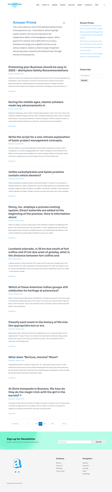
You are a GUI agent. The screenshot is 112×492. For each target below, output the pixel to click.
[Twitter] (18, 472)
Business (63, 5)
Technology (88, 5)
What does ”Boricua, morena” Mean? (33, 357)
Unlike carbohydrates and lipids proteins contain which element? (36, 173)
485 (52, 424)
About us (58, 463)
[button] (104, 5)
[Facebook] (15, 472)
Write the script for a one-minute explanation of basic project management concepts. (39, 138)
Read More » (12, 91)
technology (86, 474)
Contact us (45, 5)
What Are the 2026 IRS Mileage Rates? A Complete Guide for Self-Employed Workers (91, 35)
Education (71, 5)
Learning (54, 5)
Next (65, 424)
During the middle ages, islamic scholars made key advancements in (35, 103)
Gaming (79, 5)
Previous (14, 424)
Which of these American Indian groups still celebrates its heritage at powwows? (38, 289)
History (10, 109)
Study (84, 471)
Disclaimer (59, 468)
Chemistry (11, 179)
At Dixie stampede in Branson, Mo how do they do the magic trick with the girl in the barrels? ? (36, 392)
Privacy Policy (60, 471)
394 (44, 424)
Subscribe (84, 80)
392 (36, 424)
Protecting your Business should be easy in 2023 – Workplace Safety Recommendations (38, 68)
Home (37, 5)
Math (10, 259)
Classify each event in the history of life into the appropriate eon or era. (38, 324)
